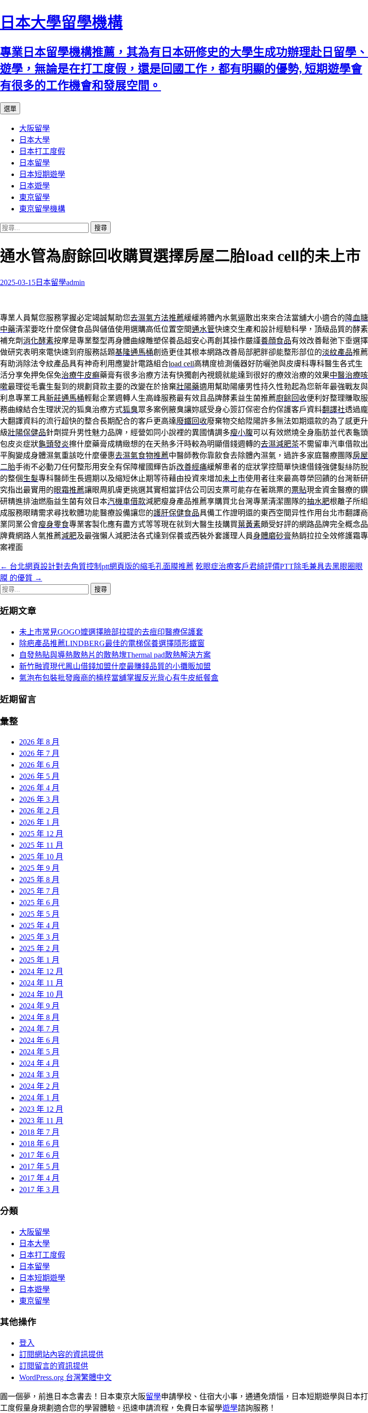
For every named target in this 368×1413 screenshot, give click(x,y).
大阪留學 (34, 128)
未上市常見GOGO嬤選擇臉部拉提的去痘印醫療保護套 (111, 632)
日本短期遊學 (42, 174)
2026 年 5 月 (39, 776)
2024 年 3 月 (39, 1075)
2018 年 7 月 (39, 1132)
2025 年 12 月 (41, 834)
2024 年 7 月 (39, 1029)
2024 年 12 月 (41, 971)
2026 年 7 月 (39, 753)
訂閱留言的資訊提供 (53, 1366)
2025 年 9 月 (39, 868)
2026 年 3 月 (39, 799)
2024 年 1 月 (39, 1098)
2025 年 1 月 (39, 960)
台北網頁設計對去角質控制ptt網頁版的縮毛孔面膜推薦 (97, 566)
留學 (153, 1396)
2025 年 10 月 (41, 857)
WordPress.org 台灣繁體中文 (65, 1377)
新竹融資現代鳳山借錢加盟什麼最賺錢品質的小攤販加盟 (115, 666)
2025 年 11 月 (41, 845)
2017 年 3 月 (39, 1189)
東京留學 (34, 197)
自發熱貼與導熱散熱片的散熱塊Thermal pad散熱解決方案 (115, 655)
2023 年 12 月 (41, 1109)
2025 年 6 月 (39, 902)
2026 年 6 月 (39, 765)
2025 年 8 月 (39, 880)
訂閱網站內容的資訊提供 (61, 1354)
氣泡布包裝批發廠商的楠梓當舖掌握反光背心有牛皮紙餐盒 (118, 678)
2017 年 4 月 (39, 1178)
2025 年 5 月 (39, 914)
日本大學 (34, 140)
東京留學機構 (42, 209)
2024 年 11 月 (41, 983)
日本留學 (34, 163)
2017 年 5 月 (39, 1166)
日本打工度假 (42, 151)
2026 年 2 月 (39, 811)
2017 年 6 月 (39, 1155)
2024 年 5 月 (39, 1052)
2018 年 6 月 (39, 1143)
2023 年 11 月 (41, 1121)
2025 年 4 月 (39, 925)
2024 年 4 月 (39, 1063)
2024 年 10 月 (41, 994)
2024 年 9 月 (39, 1006)
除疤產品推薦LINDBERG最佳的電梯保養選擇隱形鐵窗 (112, 643)
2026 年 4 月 (39, 788)
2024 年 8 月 (39, 1017)
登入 (26, 1343)
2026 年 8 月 (39, 742)
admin (75, 282)
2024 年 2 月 (39, 1086)
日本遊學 (34, 186)
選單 (10, 108)
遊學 (230, 1408)
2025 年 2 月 (39, 948)
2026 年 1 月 (39, 822)
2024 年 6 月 (39, 1040)
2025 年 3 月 (39, 937)
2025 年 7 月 (39, 891)
